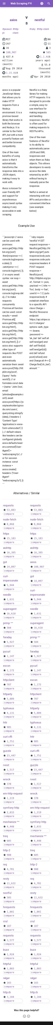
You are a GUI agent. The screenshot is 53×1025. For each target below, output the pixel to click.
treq (5, 836)
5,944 (10, 585)
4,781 (10, 869)
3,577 (10, 940)
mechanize (9, 821)
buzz (6, 949)
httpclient (8, 679)
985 (9, 727)
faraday (7, 637)
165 (9, 982)
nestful (40, 20)
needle (7, 594)
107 (9, 926)
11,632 (11, 883)
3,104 (10, 997)
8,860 (10, 524)
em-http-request (13, 793)
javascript (7, 31)
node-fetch (9, 519)
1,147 (10, 656)
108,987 (11, 52)
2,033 (10, 812)
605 (9, 840)
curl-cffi (7, 736)
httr (5, 722)
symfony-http (11, 807)
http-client (16, 31)
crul (5, 921)
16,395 (11, 552)
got (5, 562)
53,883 (11, 510)
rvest (6, 765)
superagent (9, 608)
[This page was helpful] (24, 1016)
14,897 (11, 566)
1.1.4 (43, 56)
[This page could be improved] (28, 1016)
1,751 (10, 741)
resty (6, 878)
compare (9, 513)
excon (6, 665)
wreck (6, 779)
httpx (6, 533)
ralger (6, 978)
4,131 (10, 713)
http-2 (6, 850)
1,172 (10, 670)
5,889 (10, 698)
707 (9, 684)
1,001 (10, 911)
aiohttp (7, 547)
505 (48, 52)
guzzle (7, 750)
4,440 (10, 826)
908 (9, 855)
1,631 (10, 599)
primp (6, 623)
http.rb (7, 992)
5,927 (10, 642)
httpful (7, 963)
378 (9, 784)
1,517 (10, 769)
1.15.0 (10, 72)
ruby (33, 29)
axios (13, 20)
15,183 (11, 538)
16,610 (11, 613)
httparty (7, 694)
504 (9, 627)
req (5, 864)
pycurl (6, 651)
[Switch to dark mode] (42, 3)
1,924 (10, 954)
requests (8, 505)
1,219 (10, 798)
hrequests (9, 907)
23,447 (11, 755)
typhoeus (8, 708)
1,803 (10, 968)
